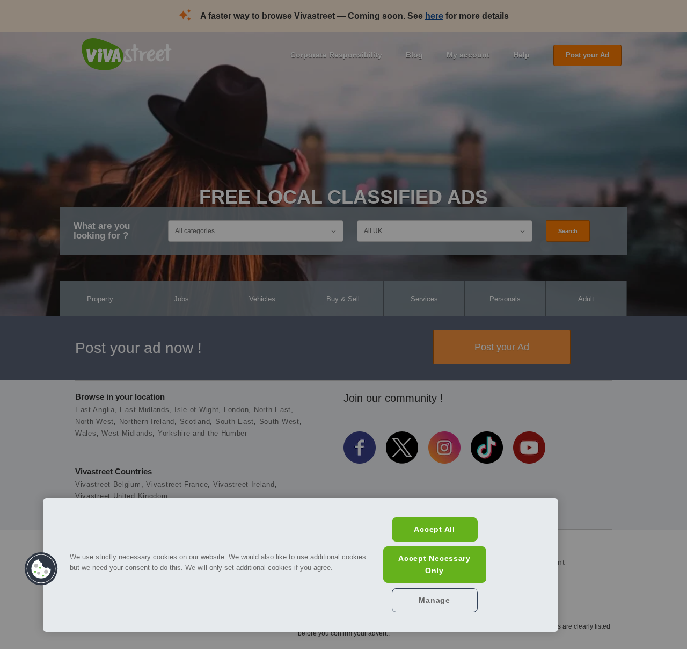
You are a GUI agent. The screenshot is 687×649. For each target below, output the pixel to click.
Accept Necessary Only (434, 564)
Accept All (434, 529)
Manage (434, 600)
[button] (41, 569)
